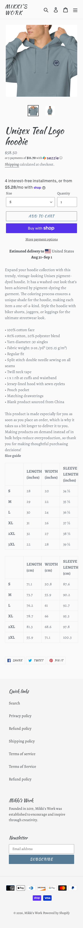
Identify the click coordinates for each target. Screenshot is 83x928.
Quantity (63, 193)
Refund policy (20, 728)
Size (9, 193)
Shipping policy (22, 741)
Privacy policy (20, 715)
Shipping (12, 164)
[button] (41, 158)
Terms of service (22, 753)
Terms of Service (22, 766)
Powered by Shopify (56, 913)
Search (14, 703)
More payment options (41, 239)
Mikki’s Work (16, 9)
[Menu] (75, 9)
